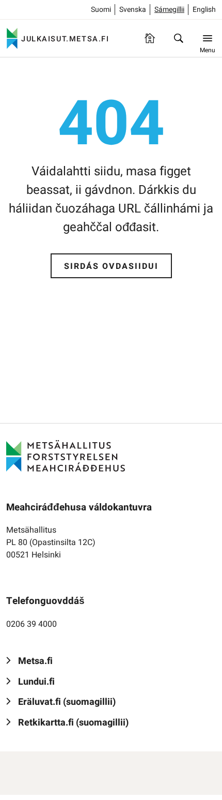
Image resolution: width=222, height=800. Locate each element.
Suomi (101, 9)
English (204, 9)
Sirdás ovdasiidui (111, 266)
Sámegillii (169, 9)
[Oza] (178, 38)
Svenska (132, 9)
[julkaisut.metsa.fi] (65, 455)
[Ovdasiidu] (149, 38)
